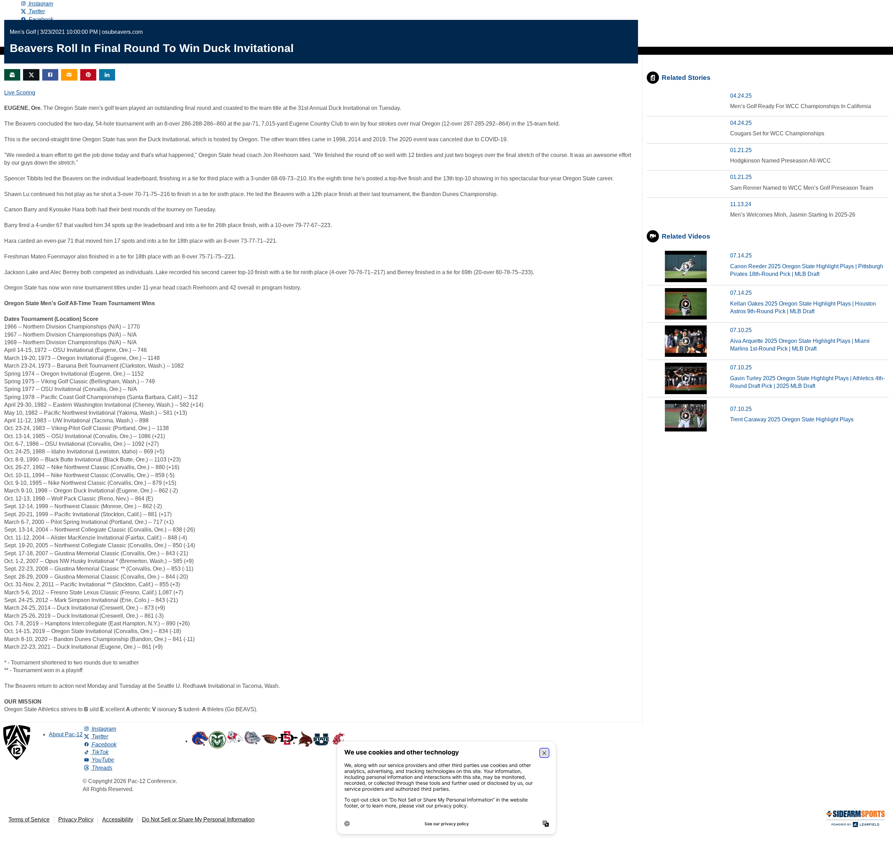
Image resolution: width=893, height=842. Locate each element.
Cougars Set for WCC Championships (777, 133)
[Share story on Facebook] (50, 75)
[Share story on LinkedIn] (107, 75)
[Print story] (12, 75)
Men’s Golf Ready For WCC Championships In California (800, 106)
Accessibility (117, 819)
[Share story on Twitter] (31, 75)
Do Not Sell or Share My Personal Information (198, 819)
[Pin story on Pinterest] (88, 75)
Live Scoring (19, 93)
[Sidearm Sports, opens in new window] (855, 820)
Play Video (686, 266)
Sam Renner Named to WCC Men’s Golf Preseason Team (801, 188)
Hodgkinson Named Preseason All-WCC (780, 161)
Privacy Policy (75, 819)
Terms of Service (29, 819)
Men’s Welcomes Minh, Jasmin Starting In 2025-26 (792, 215)
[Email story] (69, 75)
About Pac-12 (66, 734)
